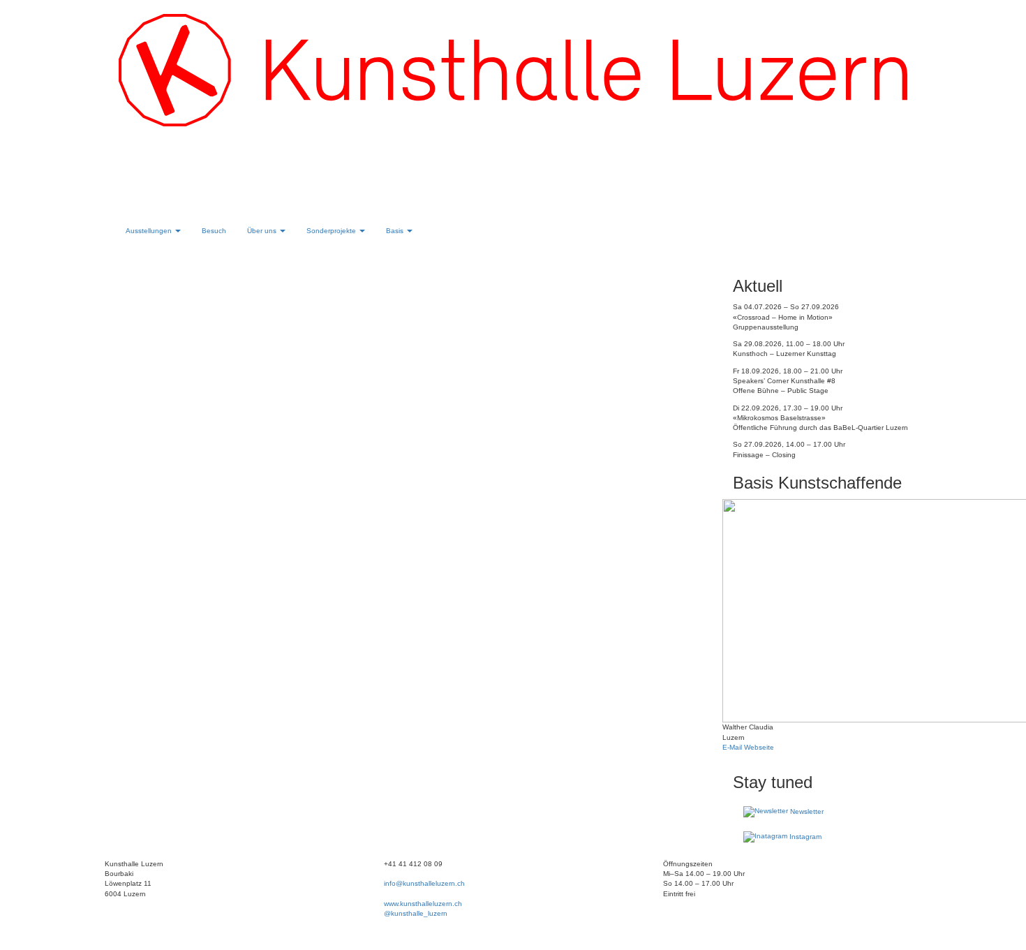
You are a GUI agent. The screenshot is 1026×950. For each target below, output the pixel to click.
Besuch (214, 231)
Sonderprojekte (332, 231)
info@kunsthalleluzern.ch (424, 883)
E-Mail (732, 747)
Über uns (262, 231)
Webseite (758, 747)
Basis (396, 231)
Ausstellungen (150, 231)
